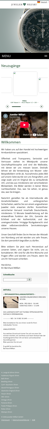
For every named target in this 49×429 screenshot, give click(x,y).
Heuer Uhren (6, 394)
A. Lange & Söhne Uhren (10, 372)
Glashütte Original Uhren (10, 391)
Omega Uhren (6, 400)
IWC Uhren (5, 397)
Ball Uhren (5, 378)
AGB (33, 420)
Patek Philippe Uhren (9, 406)
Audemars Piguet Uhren (10, 375)
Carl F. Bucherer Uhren (9, 384)
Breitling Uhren (6, 381)
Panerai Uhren (6, 403)
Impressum (5, 420)
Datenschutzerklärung (21, 420)
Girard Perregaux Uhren (10, 387)
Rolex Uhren (5, 409)
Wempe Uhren (6, 412)
